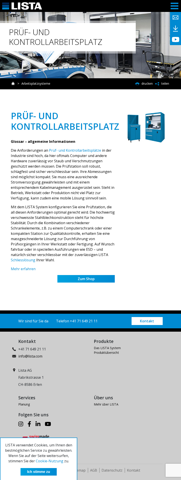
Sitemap (79, 470)
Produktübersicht (106, 352)
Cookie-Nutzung (49, 461)
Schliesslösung (23, 260)
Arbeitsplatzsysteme (35, 83)
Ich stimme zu (38, 472)
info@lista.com (30, 356)
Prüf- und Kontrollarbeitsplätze (75, 150)
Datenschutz (112, 470)
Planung (24, 404)
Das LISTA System (107, 348)
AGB (93, 470)
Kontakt (147, 321)
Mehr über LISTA (106, 404)
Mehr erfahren (23, 268)
